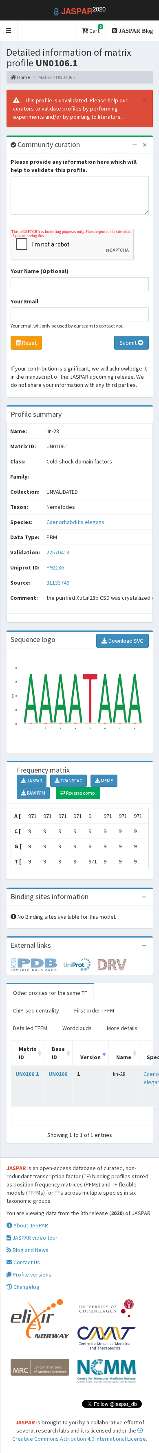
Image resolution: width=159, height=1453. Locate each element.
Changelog (26, 1286)
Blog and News (30, 1250)
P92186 (55, 567)
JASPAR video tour (34, 1237)
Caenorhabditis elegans (75, 522)
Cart (95, 29)
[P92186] (37, 964)
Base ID (58, 1053)
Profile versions (31, 1274)
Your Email (24, 301)
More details (122, 1028)
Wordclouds (77, 1028)
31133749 (57, 582)
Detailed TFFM (30, 1028)
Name (123, 1057)
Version (90, 1057)
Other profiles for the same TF (50, 993)
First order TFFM (94, 1010)
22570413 (57, 552)
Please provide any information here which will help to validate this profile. (74, 166)
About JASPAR (30, 1225)
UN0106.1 (27, 1074)
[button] (9, 30)
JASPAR (34, 780)
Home (23, 77)
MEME (106, 780)
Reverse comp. (80, 793)
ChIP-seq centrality (36, 1010)
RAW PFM (35, 793)
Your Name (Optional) (39, 271)
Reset (29, 342)
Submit (128, 342)
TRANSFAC (71, 780)
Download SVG (125, 640)
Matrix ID (27, 1053)
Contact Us (26, 1262)
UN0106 (58, 1074)
